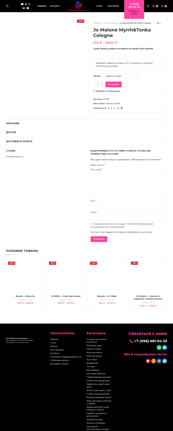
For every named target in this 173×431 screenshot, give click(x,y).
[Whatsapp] (159, 347)
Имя (93, 201)
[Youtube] (148, 361)
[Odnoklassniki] (153, 361)
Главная (97, 23)
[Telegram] (164, 347)
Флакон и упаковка (95, 423)
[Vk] (159, 361)
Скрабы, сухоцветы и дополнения (96, 414)
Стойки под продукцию (98, 380)
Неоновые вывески (95, 373)
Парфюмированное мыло (98, 377)
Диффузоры (92, 363)
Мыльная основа (94, 419)
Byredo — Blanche (25, 296)
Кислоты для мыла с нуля (98, 390)
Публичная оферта (59, 360)
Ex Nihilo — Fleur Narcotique (66, 296)
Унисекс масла (110, 23)
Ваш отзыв (96, 169)
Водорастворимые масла (98, 397)
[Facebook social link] (108, 108)
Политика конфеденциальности (65, 357)
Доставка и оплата (59, 364)
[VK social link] (23, 8)
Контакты (54, 353)
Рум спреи (91, 359)
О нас (53, 343)
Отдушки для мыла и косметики (96, 340)
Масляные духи (94, 345)
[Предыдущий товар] (155, 23)
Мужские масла (94, 352)
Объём (96, 76)
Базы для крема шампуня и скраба (98, 402)
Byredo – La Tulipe (107, 296)
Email (94, 212)
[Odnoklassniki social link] (25, 4)
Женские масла (94, 356)
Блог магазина (57, 350)
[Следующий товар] (161, 23)
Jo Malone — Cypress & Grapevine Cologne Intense (148, 297)
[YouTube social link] (22, 4)
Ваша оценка (98, 165)
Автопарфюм (92, 370)
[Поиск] (7, 6)
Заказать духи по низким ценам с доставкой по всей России (20, 340)
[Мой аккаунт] (148, 6)
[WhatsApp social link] (29, 4)
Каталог (54, 346)
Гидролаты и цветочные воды (98, 385)
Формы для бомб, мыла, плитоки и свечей (97, 408)
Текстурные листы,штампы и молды (97, 427)
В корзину (113, 84)
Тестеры (90, 366)
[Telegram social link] (28, 8)
